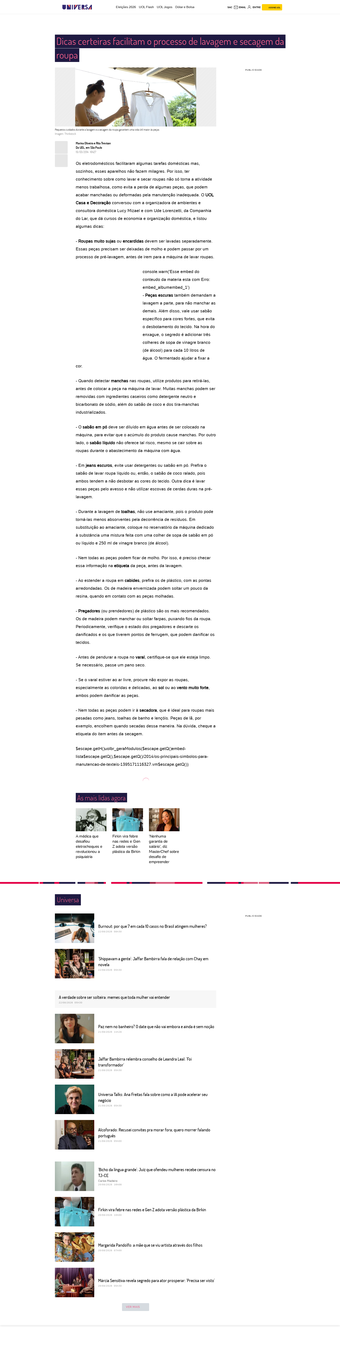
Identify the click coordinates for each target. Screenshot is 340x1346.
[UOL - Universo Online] (95, 7)
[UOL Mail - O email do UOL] (240, 7)
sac (229, 7)
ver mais (133, 1306)
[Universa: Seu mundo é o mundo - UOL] (77, 7)
